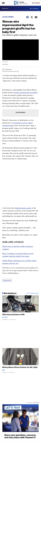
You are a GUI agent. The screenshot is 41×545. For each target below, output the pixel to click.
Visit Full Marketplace (32, 293)
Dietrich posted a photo (23, 208)
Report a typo (7, 280)
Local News (8, 17)
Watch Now (35, 3)
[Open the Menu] (3, 2)
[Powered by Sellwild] (36, 402)
